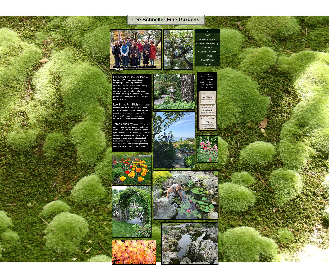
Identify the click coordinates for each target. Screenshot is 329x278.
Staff (207, 35)
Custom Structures (207, 52)
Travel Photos (207, 60)
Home (207, 31)
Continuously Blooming (207, 43)
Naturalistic (207, 47)
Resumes (207, 56)
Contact (207, 64)
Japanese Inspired (207, 39)
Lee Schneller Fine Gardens (165, 19)
